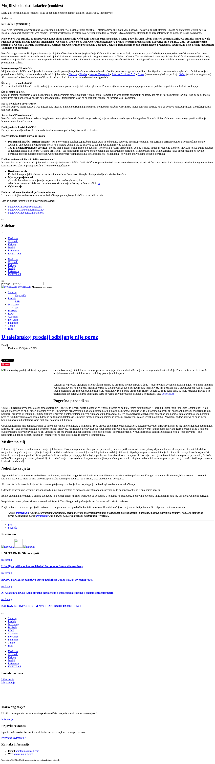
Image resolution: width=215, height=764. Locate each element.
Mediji (11, 247)
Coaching (13, 316)
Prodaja (12, 298)
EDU (11, 313)
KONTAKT (14, 253)
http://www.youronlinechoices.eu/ (26, 209)
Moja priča (20, 295)
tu (99, 183)
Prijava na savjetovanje (13, 737)
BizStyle (12, 310)
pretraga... (6, 283)
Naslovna (13, 238)
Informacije (7, 719)
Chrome (73, 74)
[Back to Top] (2, 613)
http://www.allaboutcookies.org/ (25, 206)
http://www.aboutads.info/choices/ (26, 212)
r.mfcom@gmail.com (28, 751)
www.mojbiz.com (23, 754)
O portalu (13, 241)
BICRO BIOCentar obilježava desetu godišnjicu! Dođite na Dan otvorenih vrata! (47, 579)
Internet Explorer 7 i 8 (123, 74)
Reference (13, 250)
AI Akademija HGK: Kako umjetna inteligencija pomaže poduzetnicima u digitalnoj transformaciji (57, 592)
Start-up (12, 292)
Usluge (12, 244)
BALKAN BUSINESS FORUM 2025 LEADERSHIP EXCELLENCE (41, 606)
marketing (6, 559)
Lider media (7, 679)
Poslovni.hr (168, 393)
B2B (17, 301)
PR (16, 307)
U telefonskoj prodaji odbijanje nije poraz (49, 337)
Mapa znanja (8, 682)
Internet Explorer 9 (100, 74)
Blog (10, 328)
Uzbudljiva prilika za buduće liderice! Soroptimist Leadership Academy (42, 566)
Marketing (13, 304)
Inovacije (13, 319)
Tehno (11, 325)
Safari (182, 74)
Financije (13, 322)
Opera (141, 74)
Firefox (83, 74)
